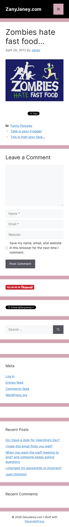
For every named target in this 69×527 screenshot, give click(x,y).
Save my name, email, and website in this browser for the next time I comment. (35, 247)
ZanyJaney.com (23, 9)
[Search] (58, 329)
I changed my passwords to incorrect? (34, 468)
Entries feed (14, 382)
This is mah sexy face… (27, 137)
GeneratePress (34, 521)
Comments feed (17, 389)
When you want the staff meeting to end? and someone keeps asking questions (32, 457)
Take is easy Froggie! (26, 131)
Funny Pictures (21, 126)
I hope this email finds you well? (29, 446)
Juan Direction (16, 474)
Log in (10, 376)
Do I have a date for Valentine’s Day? (33, 440)
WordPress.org (16, 395)
